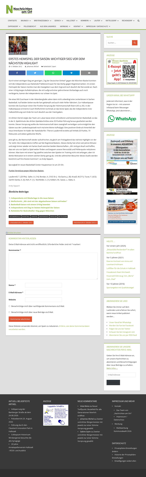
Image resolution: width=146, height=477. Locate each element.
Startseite (12, 20)
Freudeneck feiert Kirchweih (118, 272)
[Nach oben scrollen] (142, 473)
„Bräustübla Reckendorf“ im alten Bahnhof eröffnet (120, 251)
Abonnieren (113, 382)
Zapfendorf (13, 26)
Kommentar (15, 250)
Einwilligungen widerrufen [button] (125, 461)
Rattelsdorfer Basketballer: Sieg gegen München (32, 211)
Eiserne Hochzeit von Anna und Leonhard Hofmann (119, 263)
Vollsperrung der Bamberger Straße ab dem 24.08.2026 (20, 412)
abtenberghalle (15, 216)
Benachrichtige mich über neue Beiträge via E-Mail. (32, 312)
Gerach (58, 20)
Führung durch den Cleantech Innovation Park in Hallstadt (20, 428)
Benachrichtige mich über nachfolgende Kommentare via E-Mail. (38, 306)
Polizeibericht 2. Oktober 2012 (21, 222)
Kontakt (77, 26)
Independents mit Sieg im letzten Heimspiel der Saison (35, 207)
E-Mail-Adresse (16, 292)
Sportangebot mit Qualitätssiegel (120, 287)
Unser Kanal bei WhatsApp (120, 322)
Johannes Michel (33, 66)
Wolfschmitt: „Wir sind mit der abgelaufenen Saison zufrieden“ (39, 201)
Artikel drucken (14, 232)
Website (12, 299)
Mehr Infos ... (112, 368)
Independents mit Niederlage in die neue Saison (32, 198)
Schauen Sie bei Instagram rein (122, 332)
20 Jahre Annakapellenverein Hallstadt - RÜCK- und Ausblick (21, 447)
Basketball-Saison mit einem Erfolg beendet (30, 204)
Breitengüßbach (41, 20)
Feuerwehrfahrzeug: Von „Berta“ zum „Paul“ (120, 277)
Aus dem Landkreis (48, 26)
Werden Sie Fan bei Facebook (121, 325)
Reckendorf (127, 20)
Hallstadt (70, 20)
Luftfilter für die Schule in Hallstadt (121, 268)
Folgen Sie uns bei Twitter (119, 328)
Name (12, 285)
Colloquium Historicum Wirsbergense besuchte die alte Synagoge (20, 437)
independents (44, 216)
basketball (26, 216)
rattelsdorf (62, 216)
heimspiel (34, 216)
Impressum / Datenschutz (97, 26)
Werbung (64, 26)
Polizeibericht (30, 26)
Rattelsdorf (111, 20)
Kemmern (85, 20)
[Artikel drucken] (7, 232)
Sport (54, 66)
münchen (53, 216)
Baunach (25, 20)
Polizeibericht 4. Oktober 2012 (84, 222)
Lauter (97, 20)
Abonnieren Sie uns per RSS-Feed (123, 335)
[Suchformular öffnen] (138, 20)
